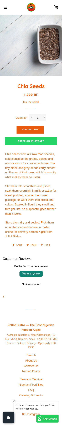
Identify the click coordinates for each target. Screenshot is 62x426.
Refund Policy (31, 371)
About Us (31, 360)
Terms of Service (31, 379)
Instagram (33, 414)
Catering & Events (31, 395)
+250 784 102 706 (47, 338)
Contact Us (31, 366)
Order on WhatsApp (31, 141)
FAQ (31, 390)
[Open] (8, 417)
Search (31, 355)
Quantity (21, 117)
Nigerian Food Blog (31, 384)
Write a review (31, 273)
